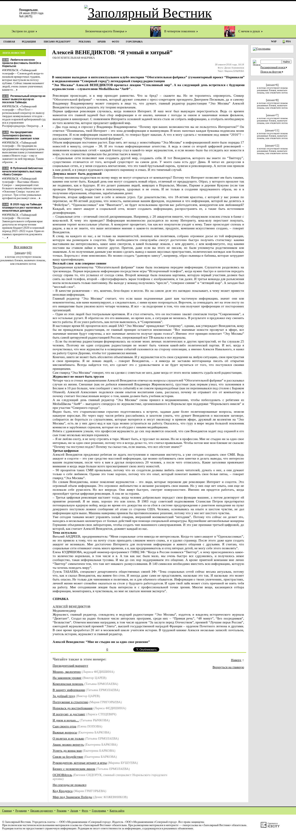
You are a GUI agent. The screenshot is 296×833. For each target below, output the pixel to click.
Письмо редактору (41, 810)
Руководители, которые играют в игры (80, 763)
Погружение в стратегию (70, 702)
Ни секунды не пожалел (69, 785)
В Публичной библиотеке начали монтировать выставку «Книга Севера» (22, 171)
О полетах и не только (68, 738)
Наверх (236, 660)
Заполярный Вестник (18, 821)
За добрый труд (64, 696)
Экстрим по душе (23, 31)
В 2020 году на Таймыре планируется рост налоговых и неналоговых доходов (22, 207)
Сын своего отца (64, 726)
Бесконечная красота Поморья (105, 31)
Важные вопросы (65, 732)
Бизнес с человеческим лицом (74, 769)
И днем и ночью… (66, 720)
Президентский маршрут (70, 665)
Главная (7, 810)
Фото (85, 810)
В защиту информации (69, 690)
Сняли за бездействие (68, 756)
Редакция (21, 810)
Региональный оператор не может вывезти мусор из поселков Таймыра (24, 99)
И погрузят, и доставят (69, 714)
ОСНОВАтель (62, 775)
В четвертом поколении (180, 31)
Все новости (23, 247)
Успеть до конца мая (67, 750)
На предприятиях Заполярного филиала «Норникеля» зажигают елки (20, 135)
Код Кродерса (63, 791)
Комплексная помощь (68, 684)
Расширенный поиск (272, 67)
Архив (74, 810)
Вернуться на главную (228, 667)
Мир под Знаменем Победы (72, 797)
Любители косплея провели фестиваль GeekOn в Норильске (21, 63)
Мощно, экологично (67, 671)
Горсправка (99, 810)
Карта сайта (117, 810)
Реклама (62, 810)
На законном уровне (67, 678)
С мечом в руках (249, 31)
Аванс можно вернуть (68, 744)
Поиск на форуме (270, 71)
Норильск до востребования (73, 708)
